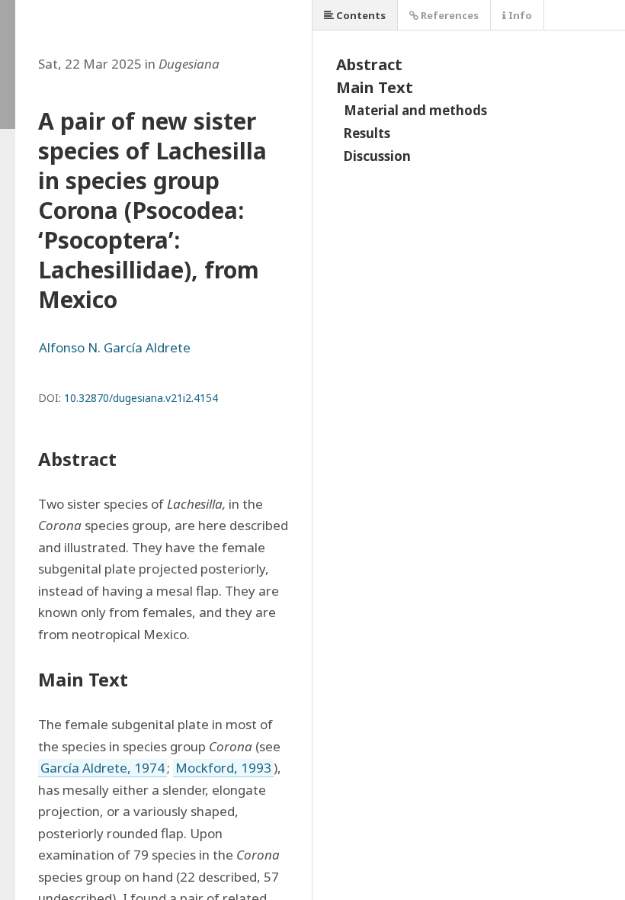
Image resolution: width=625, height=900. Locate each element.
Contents (360, 15)
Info (519, 15)
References (448, 15)
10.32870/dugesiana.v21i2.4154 (141, 398)
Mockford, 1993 (223, 767)
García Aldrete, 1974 (102, 767)
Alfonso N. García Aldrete (115, 347)
